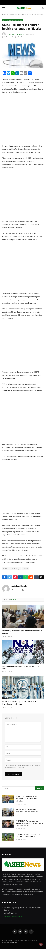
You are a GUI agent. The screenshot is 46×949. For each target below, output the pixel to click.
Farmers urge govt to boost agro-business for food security (28, 835)
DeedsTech (13, 942)
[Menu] (3, 8)
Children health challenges (11, 569)
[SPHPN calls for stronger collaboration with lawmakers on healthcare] (23, 687)
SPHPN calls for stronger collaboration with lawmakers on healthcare (19, 703)
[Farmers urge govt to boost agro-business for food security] (8, 837)
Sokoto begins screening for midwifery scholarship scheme (22, 632)
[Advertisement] (23, 119)
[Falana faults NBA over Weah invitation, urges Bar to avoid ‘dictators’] (8, 799)
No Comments (8, 37)
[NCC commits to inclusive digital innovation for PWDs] (23, 652)
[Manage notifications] (41, 944)
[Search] (43, 8)
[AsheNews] (24, 8)
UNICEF (25, 569)
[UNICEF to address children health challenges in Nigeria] (23, 54)
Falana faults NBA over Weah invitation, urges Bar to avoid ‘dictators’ (27, 798)
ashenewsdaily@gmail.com (13, 916)
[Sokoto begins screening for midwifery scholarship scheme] (23, 616)
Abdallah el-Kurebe (16, 34)
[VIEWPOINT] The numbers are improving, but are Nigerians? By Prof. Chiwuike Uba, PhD (30, 823)
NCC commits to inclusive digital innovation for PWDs (20, 667)
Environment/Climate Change (12, 20)
